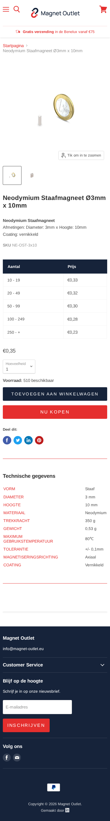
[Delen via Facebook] (7, 440)
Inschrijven (26, 725)
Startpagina (13, 45)
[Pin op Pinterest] (39, 440)
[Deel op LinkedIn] (28, 440)
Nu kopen (55, 412)
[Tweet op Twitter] (18, 440)
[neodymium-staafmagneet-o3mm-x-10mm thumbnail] (12, 175)
